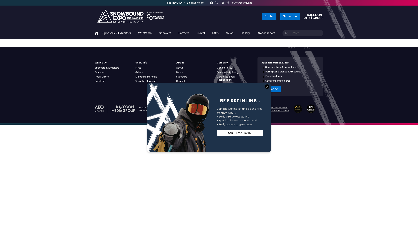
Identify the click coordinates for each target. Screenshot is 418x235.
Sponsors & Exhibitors (117, 33)
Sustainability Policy (228, 72)
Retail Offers (102, 76)
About (179, 67)
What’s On (145, 33)
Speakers (165, 33)
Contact (180, 81)
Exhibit (269, 16)
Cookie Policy (224, 67)
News (229, 33)
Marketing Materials (146, 76)
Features (99, 72)
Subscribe (290, 16)
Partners (183, 33)
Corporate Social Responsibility (226, 78)
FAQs (215, 33)
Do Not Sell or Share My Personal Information (277, 109)
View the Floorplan (145, 81)
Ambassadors (266, 33)
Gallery (245, 33)
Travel (201, 33)
